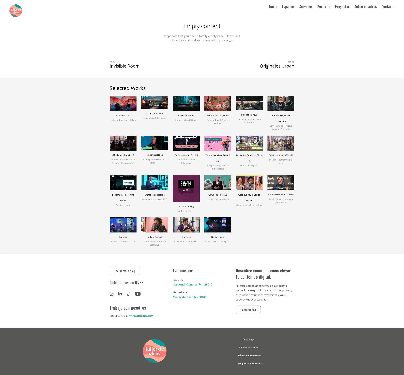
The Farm (186, 236)
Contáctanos (248, 310)
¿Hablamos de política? (123, 155)
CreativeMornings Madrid (281, 155)
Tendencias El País (154, 154)
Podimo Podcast (154, 236)
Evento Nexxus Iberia (155, 194)
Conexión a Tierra (154, 113)
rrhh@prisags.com (141, 316)
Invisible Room (123, 115)
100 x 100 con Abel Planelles (281, 194)
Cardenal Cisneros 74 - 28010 (192, 284)
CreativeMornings (186, 206)
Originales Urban (186, 115)
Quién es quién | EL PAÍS (186, 155)
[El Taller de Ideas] (15, 10)
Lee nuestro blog (125, 271)
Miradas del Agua (249, 114)
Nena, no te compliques (218, 115)
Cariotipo (123, 236)
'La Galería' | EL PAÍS (217, 194)
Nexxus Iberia (217, 236)
